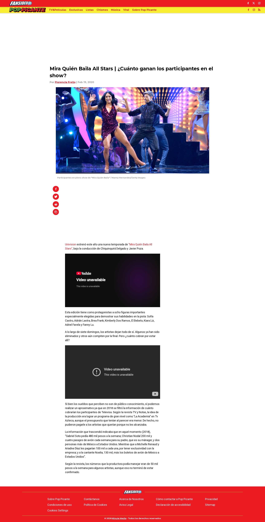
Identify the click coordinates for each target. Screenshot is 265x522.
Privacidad (211, 499)
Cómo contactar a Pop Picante (174, 499)
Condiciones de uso (59, 504)
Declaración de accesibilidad (173, 504)
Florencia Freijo (65, 82)
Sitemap (210, 504)
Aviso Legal (126, 504)
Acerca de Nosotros (131, 499)
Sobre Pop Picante (58, 499)
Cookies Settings (57, 510)
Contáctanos (92, 499)
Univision (70, 244)
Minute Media (119, 518)
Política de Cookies (95, 504)
